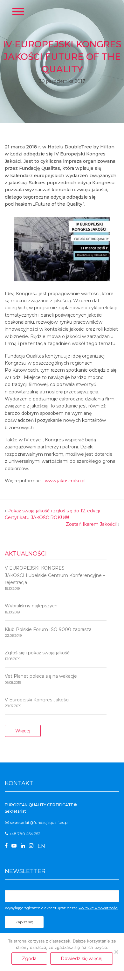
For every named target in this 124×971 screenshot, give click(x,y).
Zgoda (29, 958)
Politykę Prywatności (98, 907)
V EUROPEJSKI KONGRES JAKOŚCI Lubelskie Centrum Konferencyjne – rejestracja (55, 578)
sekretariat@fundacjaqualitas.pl (39, 822)
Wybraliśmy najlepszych (31, 608)
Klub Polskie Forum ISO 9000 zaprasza (48, 632)
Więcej (22, 731)
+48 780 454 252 (24, 833)
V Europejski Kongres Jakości (37, 702)
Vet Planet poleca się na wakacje (41, 678)
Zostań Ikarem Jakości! (91, 524)
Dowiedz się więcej (81, 958)
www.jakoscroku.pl (65, 481)
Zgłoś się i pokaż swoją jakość (37, 655)
